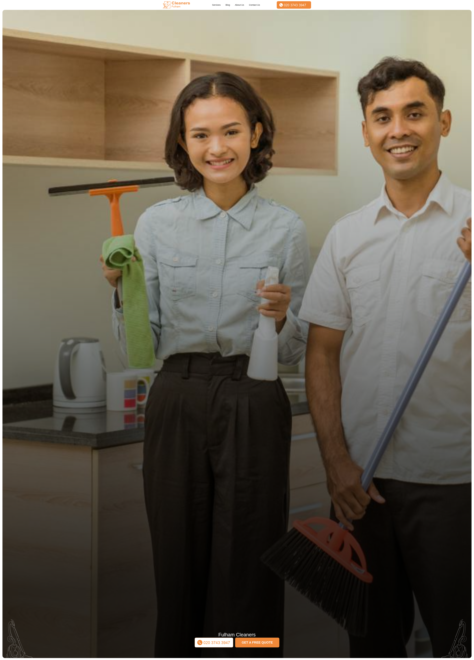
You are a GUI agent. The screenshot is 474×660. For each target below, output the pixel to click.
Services (216, 5)
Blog (228, 5)
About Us (239, 5)
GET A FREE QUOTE (257, 642)
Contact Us (254, 5)
